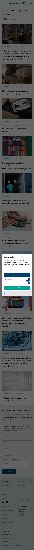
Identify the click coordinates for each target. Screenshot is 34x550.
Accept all (17, 288)
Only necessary (17, 275)
